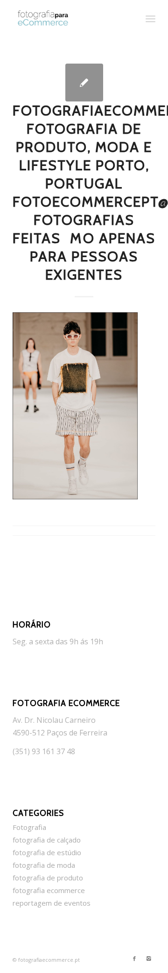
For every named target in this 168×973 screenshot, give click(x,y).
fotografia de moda (44, 865)
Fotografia (29, 827)
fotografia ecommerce (49, 890)
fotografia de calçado (47, 839)
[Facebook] (134, 958)
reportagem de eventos (52, 903)
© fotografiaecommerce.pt (46, 959)
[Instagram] (148, 958)
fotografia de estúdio (47, 852)
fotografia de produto (48, 877)
